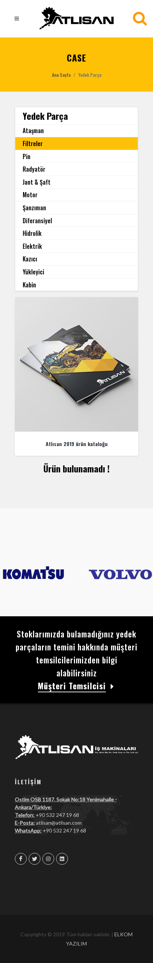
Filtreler (33, 143)
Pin (26, 156)
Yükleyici (33, 271)
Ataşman (33, 130)
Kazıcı (30, 258)
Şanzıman (34, 207)
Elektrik (32, 246)
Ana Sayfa (61, 75)
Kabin (29, 284)
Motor (30, 194)
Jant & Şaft (37, 182)
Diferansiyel (37, 220)
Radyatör (34, 169)
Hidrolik (32, 233)
